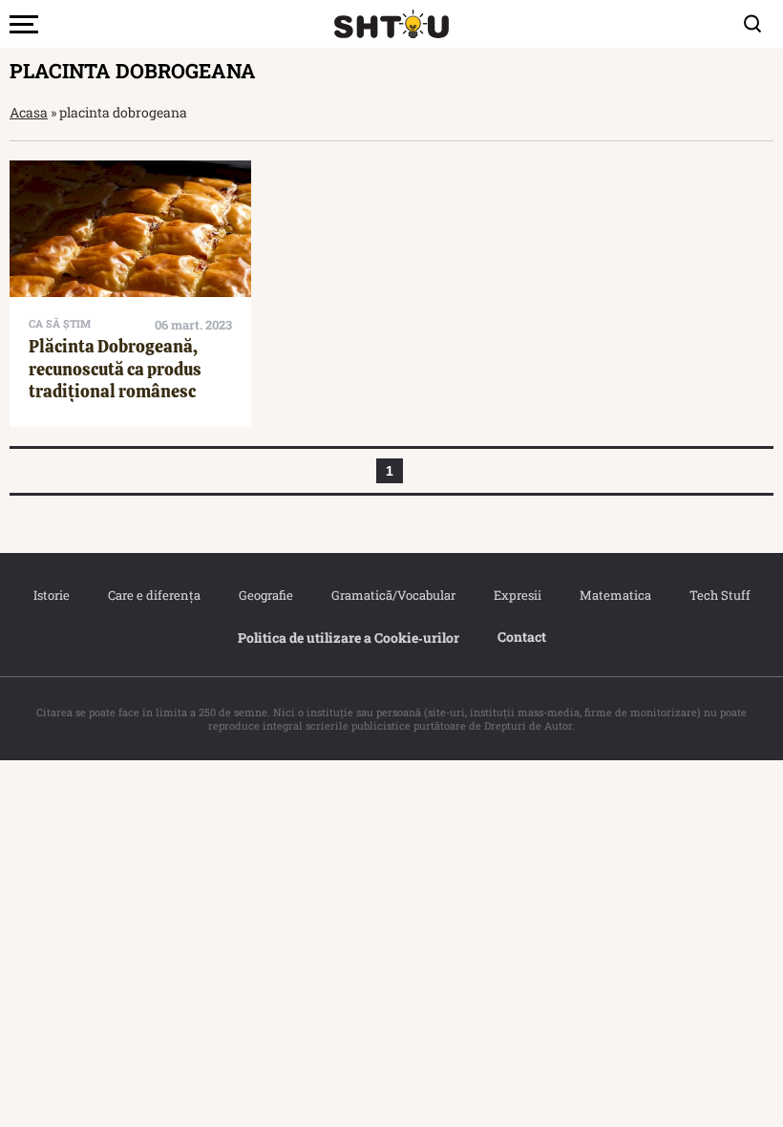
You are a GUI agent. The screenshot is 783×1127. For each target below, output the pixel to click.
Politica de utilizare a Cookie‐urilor (348, 637)
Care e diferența (154, 595)
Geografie (266, 595)
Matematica (615, 595)
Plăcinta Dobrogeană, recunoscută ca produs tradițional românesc (115, 368)
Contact (521, 636)
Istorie (51, 595)
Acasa (29, 112)
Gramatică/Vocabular (393, 595)
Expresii (517, 595)
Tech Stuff (720, 595)
